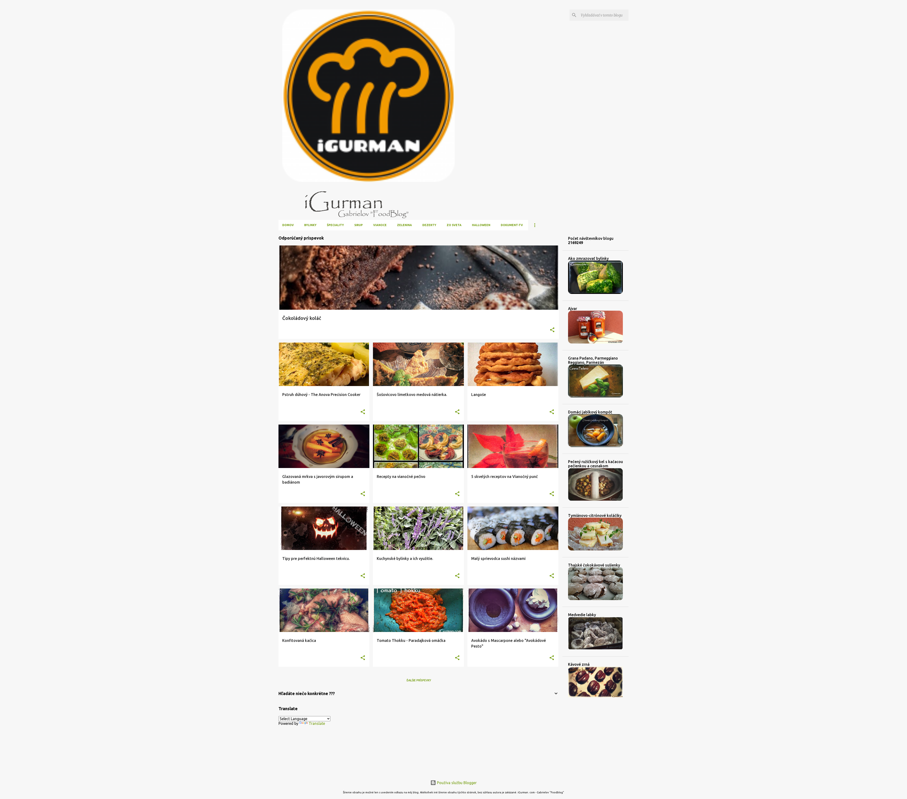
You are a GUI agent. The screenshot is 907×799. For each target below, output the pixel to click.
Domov (288, 225)
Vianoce (380, 225)
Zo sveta (454, 225)
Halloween (481, 225)
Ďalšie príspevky (418, 680)
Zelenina (404, 225)
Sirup (358, 225)
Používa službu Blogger (456, 783)
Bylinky (310, 225)
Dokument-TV (512, 225)
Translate (317, 723)
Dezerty (429, 225)
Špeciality (335, 225)
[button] (552, 330)
